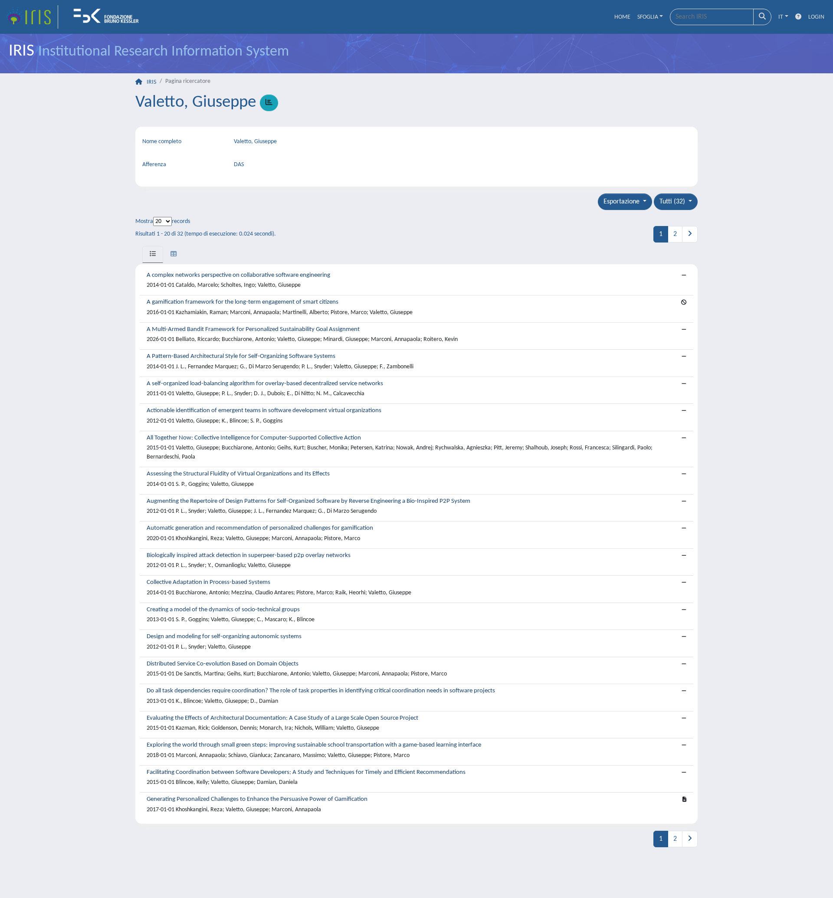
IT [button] (780, 17)
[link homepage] (31, 17)
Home (622, 17)
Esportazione (622, 201)
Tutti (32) (673, 201)
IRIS (151, 82)
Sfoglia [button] (647, 17)
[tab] (152, 254)
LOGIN (816, 17)
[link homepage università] (109, 17)
